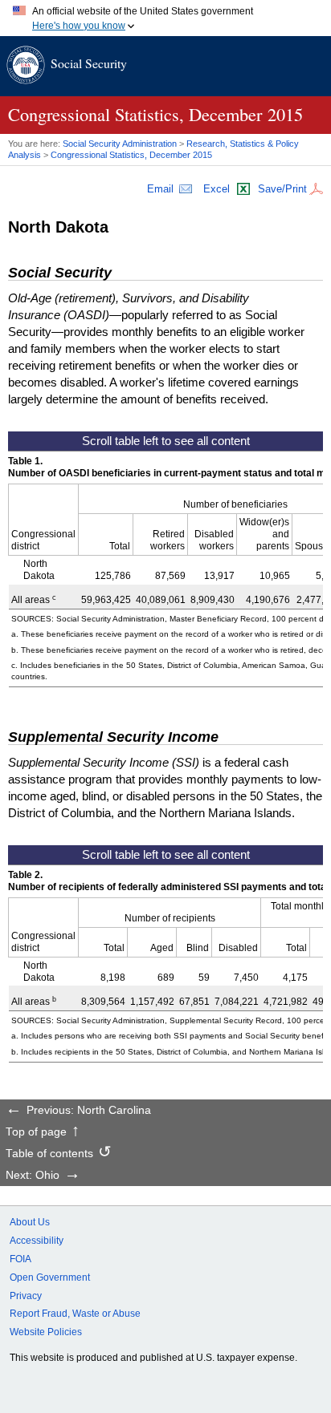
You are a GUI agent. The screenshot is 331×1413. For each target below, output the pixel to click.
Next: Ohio (32, 1175)
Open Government (50, 1277)
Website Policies (46, 1332)
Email (160, 189)
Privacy (26, 1296)
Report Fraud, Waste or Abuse (75, 1313)
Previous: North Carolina (89, 1110)
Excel (216, 189)
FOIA (20, 1259)
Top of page (36, 1132)
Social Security (89, 63)
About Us (30, 1222)
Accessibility (36, 1240)
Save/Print (282, 189)
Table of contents (49, 1154)
